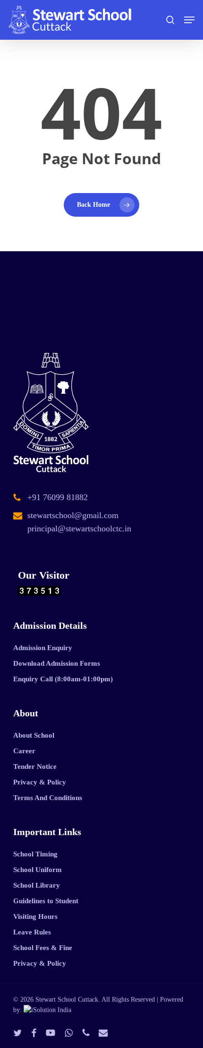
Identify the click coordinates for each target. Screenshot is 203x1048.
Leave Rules (32, 932)
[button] (189, 20)
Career (24, 751)
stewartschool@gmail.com (72, 515)
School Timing (35, 854)
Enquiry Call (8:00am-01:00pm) (63, 679)
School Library (36, 885)
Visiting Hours (35, 916)
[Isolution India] (47, 1009)
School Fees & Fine (42, 947)
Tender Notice (35, 766)
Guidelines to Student (45, 901)
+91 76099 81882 (57, 497)
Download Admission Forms (56, 663)
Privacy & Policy (39, 782)
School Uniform (37, 869)
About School (33, 735)
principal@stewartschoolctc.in (79, 528)
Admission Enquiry (42, 648)
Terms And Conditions (47, 797)
